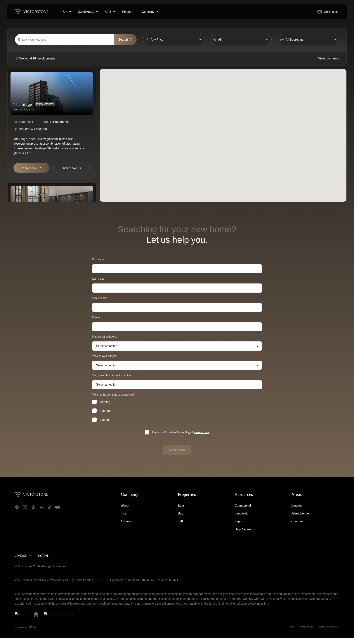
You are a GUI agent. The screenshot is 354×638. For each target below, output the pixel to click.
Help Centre (243, 529)
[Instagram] (33, 507)
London (296, 505)
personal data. (201, 432)
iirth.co (32, 626)
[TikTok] (49, 507)
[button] (236, 135)
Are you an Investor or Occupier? (111, 375)
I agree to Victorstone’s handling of (180, 432)
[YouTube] (57, 507)
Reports (240, 521)
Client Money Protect (328, 626)
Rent (181, 505)
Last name (98, 278)
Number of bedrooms (104, 336)
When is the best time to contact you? (114, 394)
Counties (297, 521)
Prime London (300, 513)
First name (98, 259)
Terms (291, 626)
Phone (96, 317)
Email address (100, 298)
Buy (180, 513)
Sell (180, 521)
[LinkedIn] (41, 507)
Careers (126, 521)
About (125, 505)
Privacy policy (306, 626)
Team (124, 513)
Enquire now (69, 168)
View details (29, 168)
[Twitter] (25, 507)
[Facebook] (17, 507)
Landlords (241, 513)
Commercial (243, 505)
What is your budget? (104, 356)
